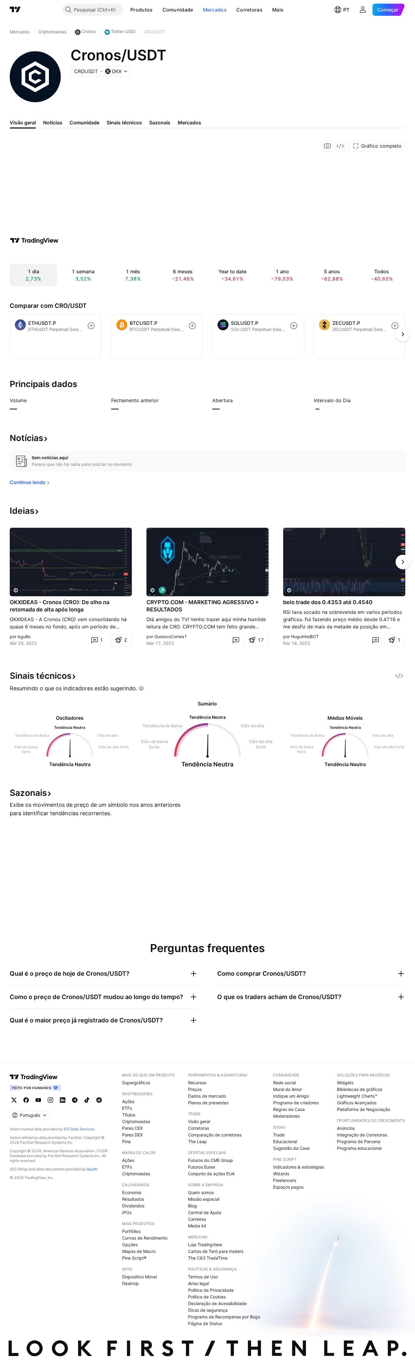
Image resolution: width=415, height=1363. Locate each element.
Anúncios (346, 1128)
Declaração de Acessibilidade (217, 1303)
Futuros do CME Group (210, 1160)
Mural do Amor (287, 1089)
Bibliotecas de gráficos (359, 1089)
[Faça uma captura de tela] (327, 146)
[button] (157, 10)
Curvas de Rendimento (144, 1237)
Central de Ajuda (204, 1212)
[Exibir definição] (30, 400)
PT (346, 10)
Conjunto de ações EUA (211, 1173)
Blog (192, 1205)
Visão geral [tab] (23, 122)
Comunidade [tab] (84, 122)
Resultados (133, 1199)
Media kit (197, 1225)
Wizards (281, 1173)
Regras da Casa (289, 1109)
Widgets (345, 1082)
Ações (128, 1101)
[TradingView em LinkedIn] (62, 1100)
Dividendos (133, 1205)
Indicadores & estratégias (298, 1166)
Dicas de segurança (208, 1310)
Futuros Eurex (201, 1166)
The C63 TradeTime (208, 1257)
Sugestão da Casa (291, 1148)
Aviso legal (198, 1283)
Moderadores (286, 1116)
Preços (195, 1089)
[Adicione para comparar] (91, 326)
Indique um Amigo (291, 1096)
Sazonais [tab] (159, 122)
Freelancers (284, 1180)
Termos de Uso (203, 1276)
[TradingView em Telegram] (74, 1100)
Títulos (128, 1114)
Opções (130, 1244)
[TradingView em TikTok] (87, 1100)
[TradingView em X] (14, 1100)
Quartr (92, 1169)
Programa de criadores (296, 1102)
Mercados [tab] (189, 122)
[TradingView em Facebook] (26, 1100)
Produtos (141, 10)
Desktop (130, 1283)
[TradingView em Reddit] (99, 1100)
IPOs (127, 1212)
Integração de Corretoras (362, 1134)
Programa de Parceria (358, 1141)
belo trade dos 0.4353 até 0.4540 (327, 602)
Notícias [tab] (52, 122)
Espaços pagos (288, 1187)
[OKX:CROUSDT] (15, 590)
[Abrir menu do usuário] (363, 10)
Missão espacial (203, 1199)
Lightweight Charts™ (357, 1096)
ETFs (127, 1108)
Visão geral (199, 1121)
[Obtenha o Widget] (340, 146)
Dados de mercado (207, 1096)
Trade (279, 1134)
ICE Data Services (79, 1129)
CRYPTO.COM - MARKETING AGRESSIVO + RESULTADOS (202, 606)
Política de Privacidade (211, 1290)
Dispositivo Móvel (139, 1276)
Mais (277, 10)
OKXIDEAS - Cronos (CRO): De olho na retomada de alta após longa (59, 606)
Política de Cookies (207, 1296)
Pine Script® (134, 1257)
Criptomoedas (136, 1121)
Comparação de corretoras (215, 1134)
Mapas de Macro (139, 1251)
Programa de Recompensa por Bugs (224, 1316)
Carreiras (197, 1219)
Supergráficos (136, 1082)
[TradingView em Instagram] (50, 1100)
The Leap (197, 1141)
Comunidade (178, 10)
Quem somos (201, 1192)
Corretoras (249, 10)
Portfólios (131, 1231)
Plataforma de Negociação (363, 1109)
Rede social (284, 1082)
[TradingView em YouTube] (38, 1100)
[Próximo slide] (403, 562)
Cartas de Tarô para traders (215, 1251)
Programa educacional (359, 1148)
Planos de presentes (208, 1102)
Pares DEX (132, 1134)
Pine (126, 1141)
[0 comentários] (236, 640)
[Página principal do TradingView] (15, 9)
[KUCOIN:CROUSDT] (289, 590)
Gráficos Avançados (356, 1102)
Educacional (285, 1141)
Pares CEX (132, 1128)
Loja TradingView (205, 1244)
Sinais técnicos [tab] (124, 122)
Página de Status (205, 1323)
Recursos (197, 1082)
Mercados (215, 10)
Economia (131, 1192)
